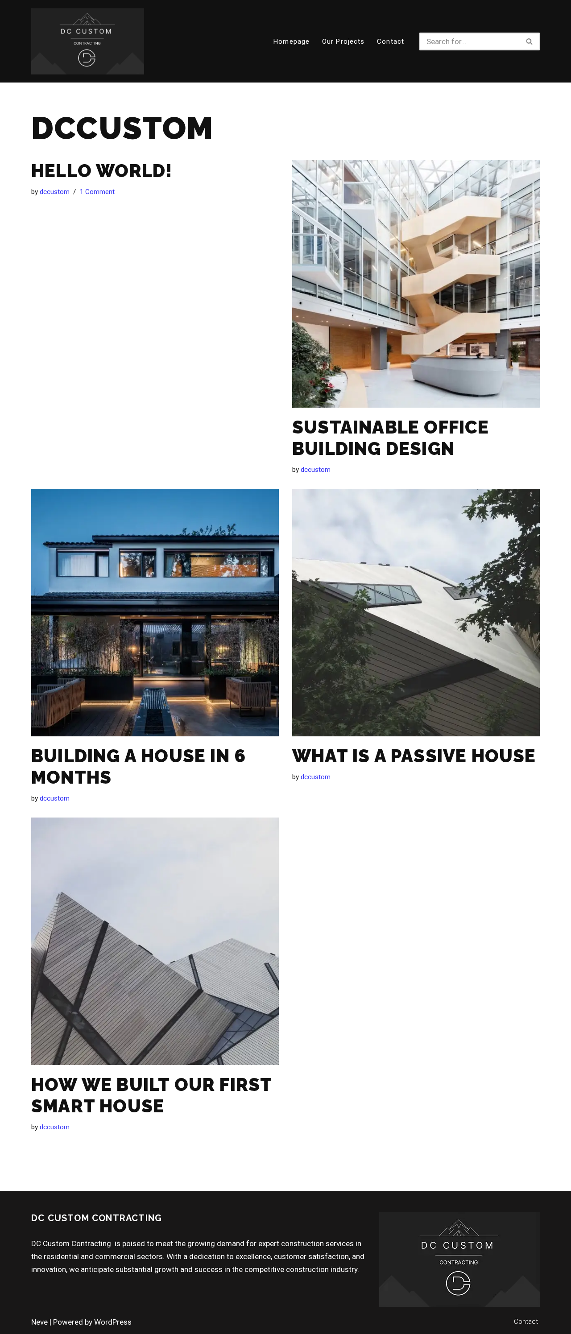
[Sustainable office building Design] (416, 284)
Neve (39, 1321)
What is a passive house (414, 755)
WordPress (113, 1321)
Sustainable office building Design (390, 438)
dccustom (55, 192)
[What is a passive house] (416, 612)
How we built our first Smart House (151, 1095)
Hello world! (101, 170)
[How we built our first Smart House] (155, 941)
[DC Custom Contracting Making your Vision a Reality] (87, 41)
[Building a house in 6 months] (155, 612)
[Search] (530, 41)
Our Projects (343, 41)
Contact (390, 41)
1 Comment (97, 192)
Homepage (291, 41)
